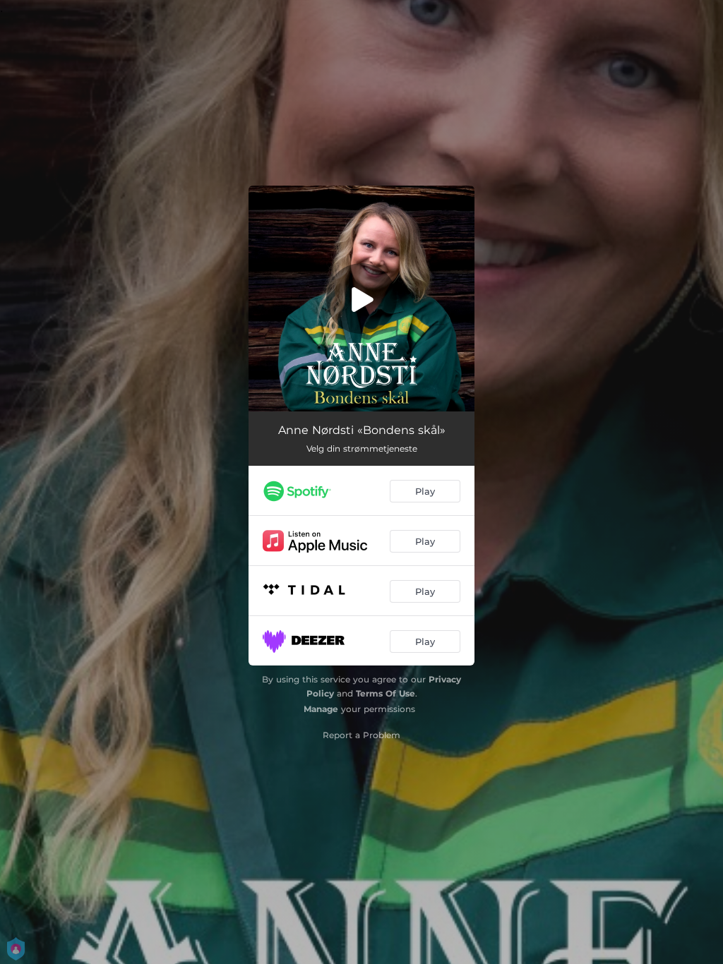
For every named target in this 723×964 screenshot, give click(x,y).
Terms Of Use (385, 693)
